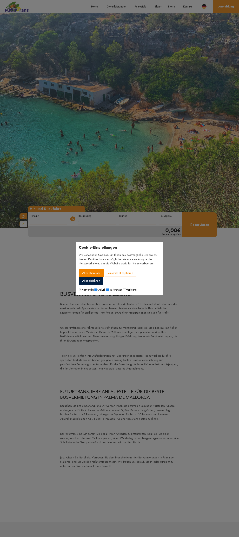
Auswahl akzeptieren (120, 273)
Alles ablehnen (91, 281)
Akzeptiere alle (91, 273)
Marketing (131, 290)
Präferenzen (115, 290)
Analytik (101, 290)
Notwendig (87, 290)
